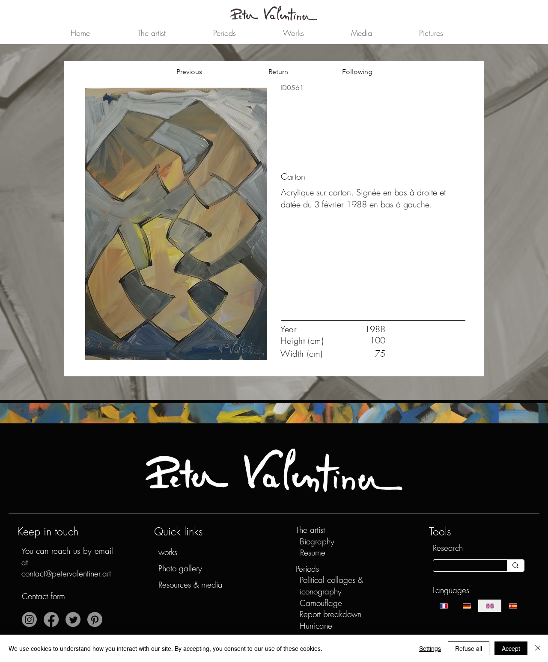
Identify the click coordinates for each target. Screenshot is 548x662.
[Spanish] (512, 606)
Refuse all (468, 648)
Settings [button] (430, 648)
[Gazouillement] (73, 619)
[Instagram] (29, 619)
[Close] (538, 648)
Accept (511, 648)
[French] (444, 606)
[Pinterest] (94, 619)
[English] (489, 606)
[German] (466, 606)
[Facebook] (51, 619)
